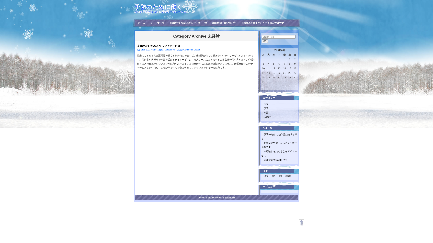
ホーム (141, 23)
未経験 (160, 50)
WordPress (230, 197)
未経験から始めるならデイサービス (188, 23)
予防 (266, 108)
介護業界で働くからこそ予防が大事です (262, 23)
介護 (266, 112)
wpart (210, 197)
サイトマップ (157, 23)
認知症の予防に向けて (224, 23)
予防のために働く (158, 6)
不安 (266, 104)
